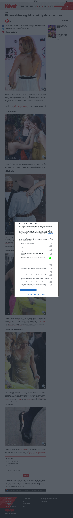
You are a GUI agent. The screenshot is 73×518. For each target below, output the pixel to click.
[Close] (56, 224)
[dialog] (36, 259)
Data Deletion (30, 294)
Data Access (36, 294)
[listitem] (36, 243)
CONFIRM (28, 290)
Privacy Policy (42, 294)
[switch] (50, 246)
